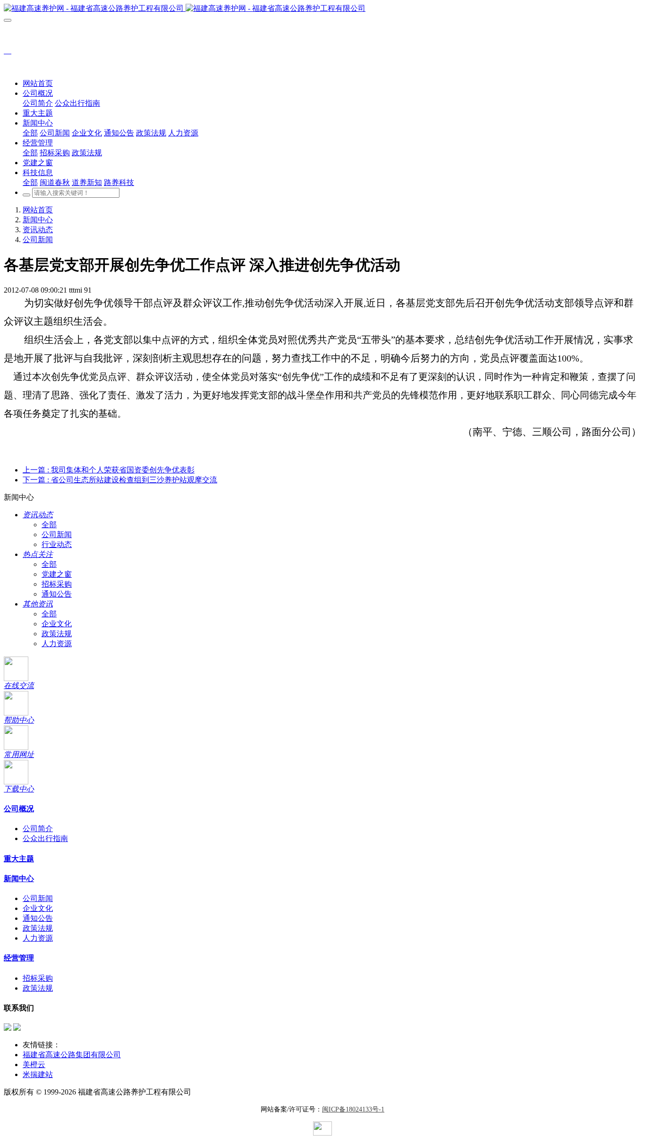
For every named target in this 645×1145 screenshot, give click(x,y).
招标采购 (57, 584)
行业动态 (57, 544)
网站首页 (38, 83)
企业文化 (57, 624)
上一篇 (109, 470)
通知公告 (57, 594)
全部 (30, 133)
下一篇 (120, 480)
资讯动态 (38, 230)
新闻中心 (38, 220)
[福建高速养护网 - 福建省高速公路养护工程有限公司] (322, 9)
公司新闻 (38, 240)
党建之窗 (57, 574)
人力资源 (57, 644)
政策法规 (57, 634)
